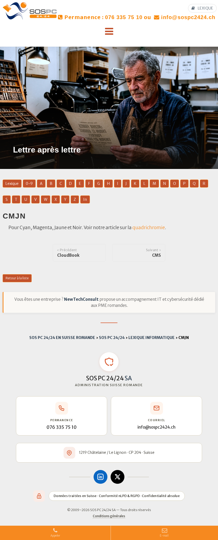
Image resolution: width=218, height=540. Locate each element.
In (85, 199)
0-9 (29, 183)
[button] (109, 31)
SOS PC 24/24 (112, 337)
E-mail (164, 535)
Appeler (55, 535)
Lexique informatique (151, 337)
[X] (117, 477)
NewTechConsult (81, 299)
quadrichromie (148, 227)
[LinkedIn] (100, 477)
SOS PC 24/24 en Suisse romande (62, 337)
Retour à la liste (17, 278)
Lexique (12, 183)
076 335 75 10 (123, 17)
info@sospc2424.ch (188, 17)
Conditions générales (109, 516)
